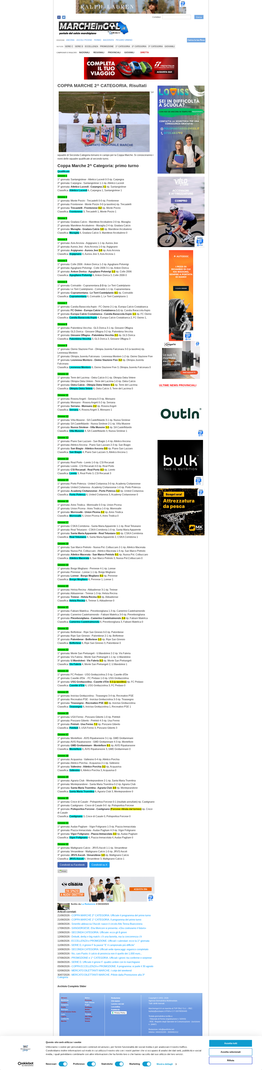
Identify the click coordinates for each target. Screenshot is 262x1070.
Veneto (87, 1021)
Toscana (88, 1012)
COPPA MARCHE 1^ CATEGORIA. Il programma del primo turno (106, 919)
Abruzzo (64, 998)
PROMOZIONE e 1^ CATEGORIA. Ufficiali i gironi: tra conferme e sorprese (112, 958)
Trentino (88, 1014)
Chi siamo (115, 1001)
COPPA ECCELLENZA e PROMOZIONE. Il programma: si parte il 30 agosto (112, 966)
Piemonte (88, 1000)
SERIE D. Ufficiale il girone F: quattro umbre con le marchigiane (106, 962)
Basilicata (65, 1000)
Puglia (87, 1005)
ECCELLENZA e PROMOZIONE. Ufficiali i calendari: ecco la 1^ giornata (110, 941)
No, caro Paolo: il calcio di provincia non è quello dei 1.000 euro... (107, 953)
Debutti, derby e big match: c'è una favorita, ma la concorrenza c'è (107, 936)
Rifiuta (230, 1060)
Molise (87, 998)
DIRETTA (144, 52)
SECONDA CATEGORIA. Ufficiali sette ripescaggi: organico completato (110, 949)
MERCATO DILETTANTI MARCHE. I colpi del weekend (102, 970)
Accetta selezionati (231, 1052)
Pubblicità (115, 1010)
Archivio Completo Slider (71, 986)
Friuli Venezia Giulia (68, 1012)
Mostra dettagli (165, 1064)
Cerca (199, 17)
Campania (65, 1005)
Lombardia (65, 1019)
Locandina (115, 1007)
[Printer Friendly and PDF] (62, 871)
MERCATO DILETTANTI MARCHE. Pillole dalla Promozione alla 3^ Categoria (101, 975)
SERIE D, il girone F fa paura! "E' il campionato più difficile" (103, 945)
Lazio (63, 1014)
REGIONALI (98, 52)
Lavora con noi (117, 1004)
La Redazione (88, 904)
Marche (64, 1021)
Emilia (63, 1007)
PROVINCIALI (114, 52)
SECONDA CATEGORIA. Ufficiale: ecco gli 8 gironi (99, 932)
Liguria (63, 1016)
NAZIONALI (84, 52)
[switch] (91, 1064)
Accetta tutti (230, 1043)
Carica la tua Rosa (196, 40)
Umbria (87, 1019)
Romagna (64, 1009)
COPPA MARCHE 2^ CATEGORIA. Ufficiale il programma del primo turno (111, 915)
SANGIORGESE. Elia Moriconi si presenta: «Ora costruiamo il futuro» (109, 928)
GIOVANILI (129, 52)
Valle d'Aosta (89, 1002)
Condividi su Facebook (72, 865)
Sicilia (87, 1009)
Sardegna (88, 1007)
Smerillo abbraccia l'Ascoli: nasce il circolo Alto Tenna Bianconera (107, 924)
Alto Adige (88, 1016)
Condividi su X (99, 865)
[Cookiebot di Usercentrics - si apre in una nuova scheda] (25, 1064)
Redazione (115, 998)
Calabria (64, 1002)
